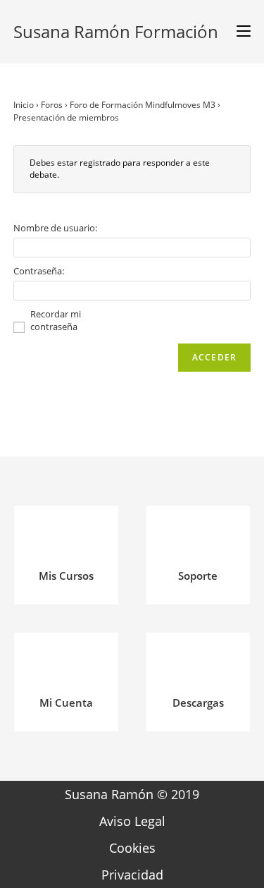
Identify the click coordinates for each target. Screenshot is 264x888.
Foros (52, 105)
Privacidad (132, 874)
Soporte (198, 575)
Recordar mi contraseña (55, 320)
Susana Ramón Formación (115, 31)
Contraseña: (38, 270)
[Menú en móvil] (238, 31)
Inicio (23, 105)
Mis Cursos (66, 575)
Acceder (214, 357)
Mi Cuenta (66, 702)
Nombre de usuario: (55, 227)
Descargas (198, 702)
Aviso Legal (132, 821)
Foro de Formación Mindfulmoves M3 (142, 105)
